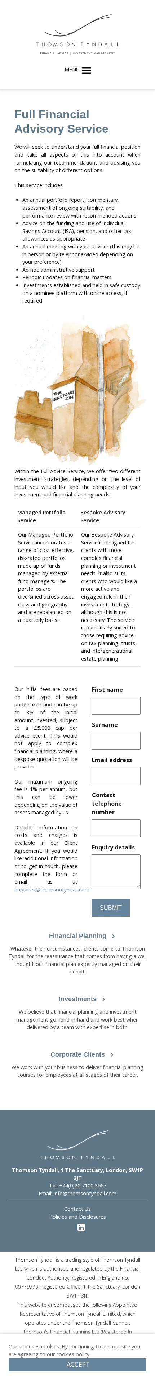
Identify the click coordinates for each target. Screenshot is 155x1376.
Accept (78, 1364)
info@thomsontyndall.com (85, 1193)
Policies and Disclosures (77, 1216)
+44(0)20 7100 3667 (82, 1185)
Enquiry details (113, 847)
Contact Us (77, 1208)
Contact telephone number (107, 803)
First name (107, 690)
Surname (105, 725)
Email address (112, 760)
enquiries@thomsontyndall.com (51, 889)
